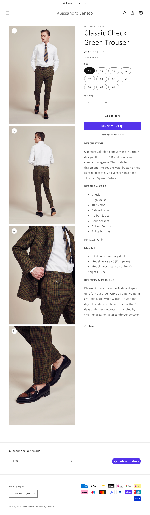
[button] (8, 13)
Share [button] (91, 326)
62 (101, 87)
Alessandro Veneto (26, 506)
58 (126, 79)
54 (101, 79)
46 (101, 70)
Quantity (88, 95)
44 (89, 70)
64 (113, 87)
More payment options (112, 134)
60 (89, 87)
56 (113, 79)
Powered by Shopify (44, 506)
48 (113, 70)
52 (89, 79)
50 (126, 70)
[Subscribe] (71, 461)
